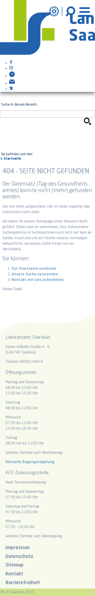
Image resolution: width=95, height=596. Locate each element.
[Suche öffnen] (71, 11)
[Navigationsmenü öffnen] (84, 11)
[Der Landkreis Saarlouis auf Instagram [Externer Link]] (11, 69)
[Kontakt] (12, 83)
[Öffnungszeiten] (12, 76)
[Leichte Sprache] (11, 89)
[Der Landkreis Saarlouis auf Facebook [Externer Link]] (11, 63)
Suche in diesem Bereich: (19, 104)
